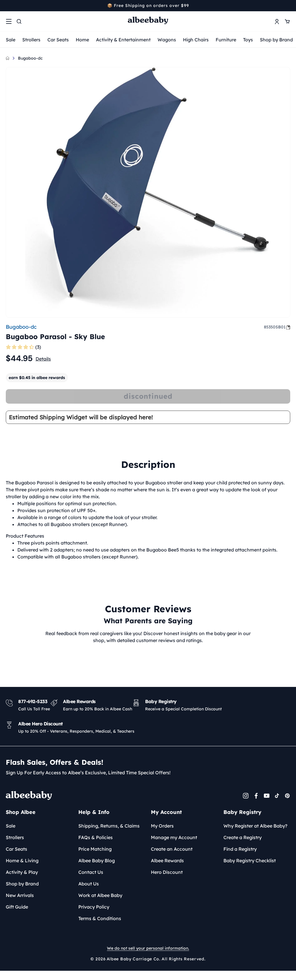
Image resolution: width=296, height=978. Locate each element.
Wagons (167, 40)
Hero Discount (167, 872)
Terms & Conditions (99, 918)
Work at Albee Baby (100, 895)
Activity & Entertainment (123, 40)
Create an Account (172, 849)
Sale (10, 40)
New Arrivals (20, 895)
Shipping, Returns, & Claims (109, 826)
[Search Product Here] (19, 21)
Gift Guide (17, 907)
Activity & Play (22, 872)
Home (82, 40)
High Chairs (196, 40)
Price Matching (95, 849)
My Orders (162, 826)
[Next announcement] (288, 5)
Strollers (31, 40)
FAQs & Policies (95, 837)
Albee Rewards (167, 860)
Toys (248, 40)
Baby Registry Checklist (249, 860)
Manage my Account (174, 837)
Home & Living (22, 860)
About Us (88, 884)
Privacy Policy (93, 907)
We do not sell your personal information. (148, 948)
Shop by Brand (276, 40)
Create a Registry (242, 837)
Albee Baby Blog (96, 860)
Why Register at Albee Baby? (255, 826)
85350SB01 (275, 327)
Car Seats (58, 40)
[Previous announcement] (7, 5)
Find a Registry (240, 849)
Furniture (226, 40)
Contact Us (90, 872)
